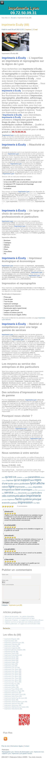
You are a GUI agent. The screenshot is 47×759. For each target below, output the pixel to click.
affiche (40, 483)
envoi (24, 477)
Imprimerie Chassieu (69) (12, 644)
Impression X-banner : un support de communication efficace (24, 620)
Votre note (5, 580)
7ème (34, 503)
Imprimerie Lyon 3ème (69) (12, 671)
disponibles (37, 487)
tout (34, 490)
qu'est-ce (10, 476)
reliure (42, 477)
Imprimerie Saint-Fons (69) (12, 693)
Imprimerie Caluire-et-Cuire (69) (14, 642)
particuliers (36, 493)
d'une (5, 483)
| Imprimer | (28, 29)
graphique (13, 503)
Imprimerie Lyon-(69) (15, 605)
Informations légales (16, 746)
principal (36, 499)
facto (18, 499)
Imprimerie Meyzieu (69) (12, 684)
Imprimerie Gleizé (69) (11, 660)
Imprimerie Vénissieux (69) (12, 705)
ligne (11, 486)
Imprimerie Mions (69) (11, 685)
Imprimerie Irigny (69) (11, 664)
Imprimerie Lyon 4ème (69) (12, 673)
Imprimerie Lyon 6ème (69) (12, 676)
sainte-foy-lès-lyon (41, 490)
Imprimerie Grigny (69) (11, 662)
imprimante (20, 487)
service (8, 492)
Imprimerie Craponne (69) (12, 648)
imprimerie (33, 495)
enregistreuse (8, 490)
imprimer (9, 480)
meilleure (30, 487)
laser (18, 489)
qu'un (17, 480)
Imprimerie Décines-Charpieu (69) (14, 650)
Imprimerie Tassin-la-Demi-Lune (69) (15, 701)
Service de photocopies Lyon (24, 752)
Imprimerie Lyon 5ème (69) (12, 675)
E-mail (35, 29)
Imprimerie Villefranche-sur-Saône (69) (16, 707)
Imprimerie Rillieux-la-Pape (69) (14, 691)
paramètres (34, 477)
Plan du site (5, 746)
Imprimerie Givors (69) (11, 658)
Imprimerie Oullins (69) (11, 687)
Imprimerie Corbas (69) (11, 646)
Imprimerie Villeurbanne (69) (13, 709)
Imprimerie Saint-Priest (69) (13, 696)
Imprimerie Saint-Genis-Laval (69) (14, 694)
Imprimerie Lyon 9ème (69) (12, 682)
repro (37, 480)
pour (3, 477)
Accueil (13, 18)
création (19, 477)
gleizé (26, 487)
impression (25, 502)
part (26, 477)
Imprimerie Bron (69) (10, 641)
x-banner (4, 480)
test (32, 480)
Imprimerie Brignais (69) (11, 639)
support (25, 479)
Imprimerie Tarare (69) (11, 700)
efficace (16, 493)
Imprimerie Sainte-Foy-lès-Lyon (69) (15, 698)
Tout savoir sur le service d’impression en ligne (19, 618)
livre (36, 490)
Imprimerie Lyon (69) (10, 666)
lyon (33, 483)
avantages (26, 489)
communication (16, 495)
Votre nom (5, 574)
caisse (5, 487)
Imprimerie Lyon (23, 8)
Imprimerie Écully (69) (15, 24)
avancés (6, 503)
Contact (26, 746)
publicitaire (25, 483)
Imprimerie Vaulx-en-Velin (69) (13, 703)
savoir (29, 493)
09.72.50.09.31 (23, 13)
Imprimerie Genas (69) (11, 657)
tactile (10, 484)
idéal (3, 493)
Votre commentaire (8, 584)
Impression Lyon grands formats (22, 753)
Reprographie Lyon (8, 752)
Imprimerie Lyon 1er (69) (12, 667)
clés (4, 495)
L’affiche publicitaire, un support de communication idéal (22, 623)
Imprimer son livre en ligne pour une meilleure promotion (22, 622)
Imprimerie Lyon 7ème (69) (12, 678)
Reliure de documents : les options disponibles (19, 616)
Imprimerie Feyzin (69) (11, 653)
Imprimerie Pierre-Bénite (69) (13, 689)
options (16, 484)
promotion (4, 499)
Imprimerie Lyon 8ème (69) (12, 680)
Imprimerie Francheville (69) (13, 655)
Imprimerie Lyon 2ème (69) (12, 669)
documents (22, 493)
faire (38, 503)
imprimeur (11, 499)
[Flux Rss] (5, 741)
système (27, 499)
